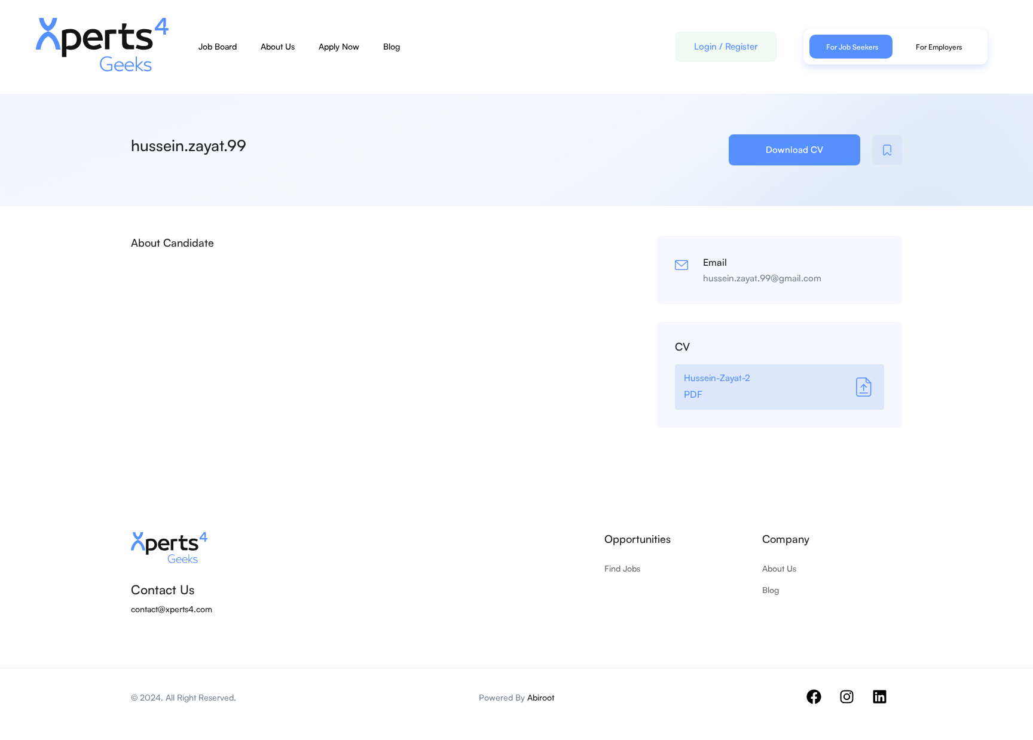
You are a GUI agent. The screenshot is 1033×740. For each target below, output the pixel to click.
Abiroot (540, 697)
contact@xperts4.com (171, 609)
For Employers (939, 46)
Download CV (794, 149)
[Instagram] (854, 704)
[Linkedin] (887, 704)
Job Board (217, 46)
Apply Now (339, 46)
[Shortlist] (887, 150)
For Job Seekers (852, 46)
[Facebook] (821, 704)
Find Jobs (622, 568)
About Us (278, 46)
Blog (391, 46)
